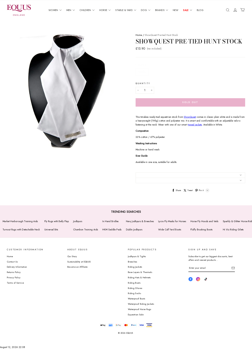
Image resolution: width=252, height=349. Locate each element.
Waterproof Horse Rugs (139, 309)
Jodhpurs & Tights (137, 256)
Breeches (132, 261)
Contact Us (12, 261)
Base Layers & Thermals (140, 272)
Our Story (72, 256)
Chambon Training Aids (85, 229)
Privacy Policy (14, 277)
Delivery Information (17, 266)
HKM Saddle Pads (111, 229)
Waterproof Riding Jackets (141, 304)
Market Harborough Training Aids (20, 221)
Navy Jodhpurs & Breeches (140, 221)
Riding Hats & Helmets (139, 277)
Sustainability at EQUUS (79, 261)
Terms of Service (15, 282)
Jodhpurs (77, 221)
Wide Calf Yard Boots (169, 229)
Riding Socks (134, 293)
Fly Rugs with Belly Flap (56, 221)
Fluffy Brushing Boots (201, 229)
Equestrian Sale (135, 314)
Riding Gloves (135, 288)
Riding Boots (134, 282)
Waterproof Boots (136, 298)
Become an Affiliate (77, 266)
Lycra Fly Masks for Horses (172, 221)
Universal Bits (51, 229)
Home (139, 35)
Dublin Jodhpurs (134, 229)
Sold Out (190, 102)
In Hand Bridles (110, 221)
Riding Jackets (135, 266)
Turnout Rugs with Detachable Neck (21, 229)
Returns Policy (14, 272)
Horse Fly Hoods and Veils (204, 221)
